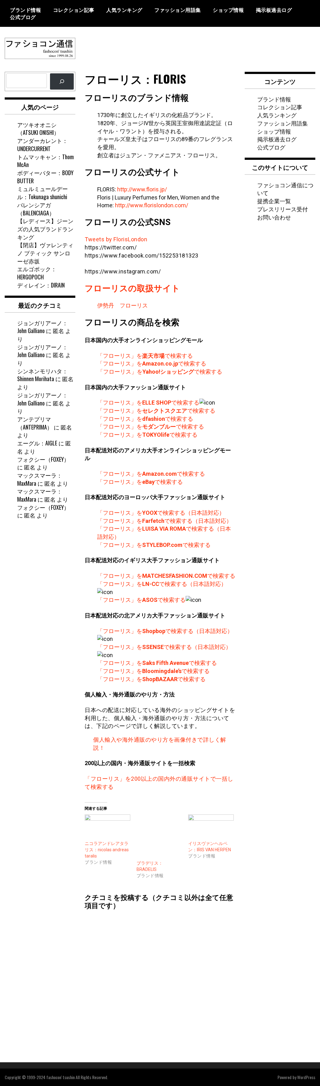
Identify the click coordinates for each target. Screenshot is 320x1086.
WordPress (306, 1077)
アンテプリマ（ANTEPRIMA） (34, 423)
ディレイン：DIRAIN (41, 285)
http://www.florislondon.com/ (151, 205)
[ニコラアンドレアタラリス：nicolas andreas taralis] (107, 827)
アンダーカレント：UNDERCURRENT (42, 144)
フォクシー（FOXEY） (43, 459)
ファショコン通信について (285, 189)
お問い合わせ (274, 217)
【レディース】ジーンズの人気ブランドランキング (45, 229)
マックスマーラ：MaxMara (39, 479)
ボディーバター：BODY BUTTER (45, 177)
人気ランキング (124, 9)
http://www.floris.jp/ (142, 189)
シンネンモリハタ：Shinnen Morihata (42, 375)
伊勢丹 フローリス (122, 305)
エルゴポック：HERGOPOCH (37, 273)
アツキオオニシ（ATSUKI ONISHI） (38, 128)
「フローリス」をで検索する (145, 355)
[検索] (62, 81)
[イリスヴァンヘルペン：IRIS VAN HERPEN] (211, 827)
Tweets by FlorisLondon (116, 239)
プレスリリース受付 (282, 209)
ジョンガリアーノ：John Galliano (42, 327)
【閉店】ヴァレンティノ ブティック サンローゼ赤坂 (45, 253)
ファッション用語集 (177, 9)
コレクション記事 (73, 9)
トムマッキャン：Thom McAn (45, 161)
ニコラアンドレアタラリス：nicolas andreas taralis (107, 849)
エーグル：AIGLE (37, 443)
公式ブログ (23, 17)
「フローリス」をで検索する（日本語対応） (161, 512)
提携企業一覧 (274, 201)
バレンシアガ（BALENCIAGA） (36, 209)
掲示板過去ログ (274, 9)
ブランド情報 (25, 9)
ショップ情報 (228, 9)
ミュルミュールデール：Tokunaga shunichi (42, 192)
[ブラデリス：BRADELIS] (159, 837)
